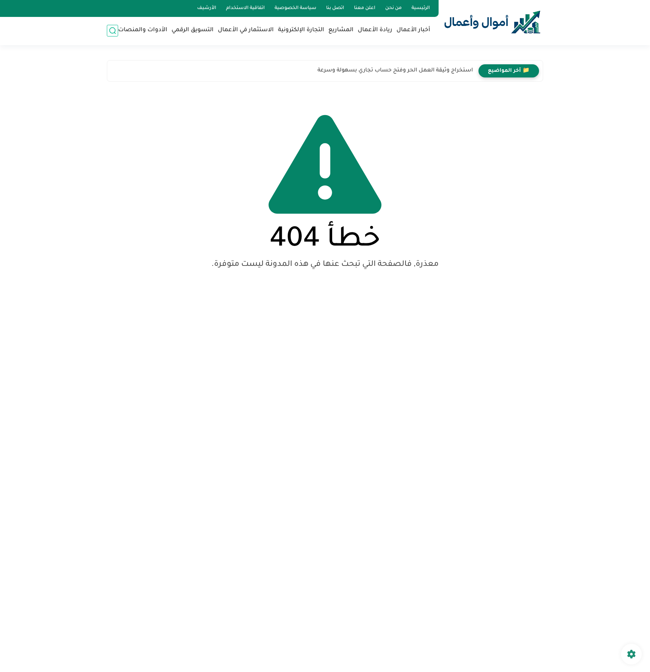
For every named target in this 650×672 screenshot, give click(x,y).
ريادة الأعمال (375, 30)
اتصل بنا (335, 8)
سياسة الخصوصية (295, 8)
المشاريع (341, 30)
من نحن (393, 8)
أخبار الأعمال (413, 30)
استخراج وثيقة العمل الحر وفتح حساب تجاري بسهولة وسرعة (395, 71)
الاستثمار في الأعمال (246, 30)
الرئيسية (421, 8)
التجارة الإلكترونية (301, 30)
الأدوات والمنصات (142, 30)
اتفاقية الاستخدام (245, 8)
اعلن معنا (364, 8)
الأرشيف (206, 8)
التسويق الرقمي (193, 30)
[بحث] (112, 30)
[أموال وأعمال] (492, 22)
